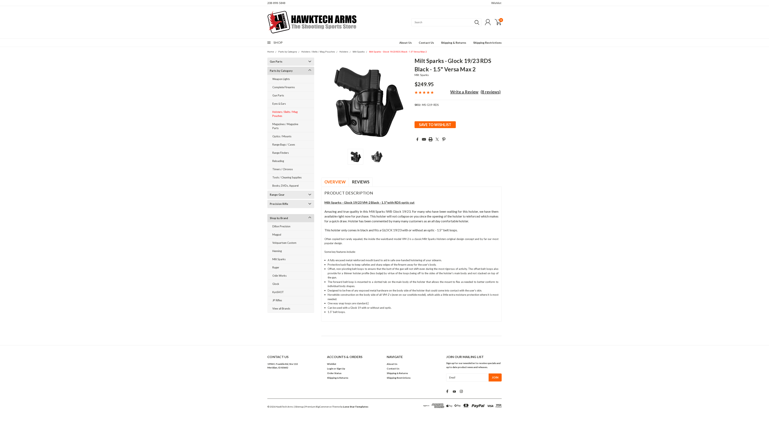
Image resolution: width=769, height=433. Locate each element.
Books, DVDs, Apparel (285, 185)
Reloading (278, 161)
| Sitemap (299, 406)
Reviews (360, 181)
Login (330, 368)
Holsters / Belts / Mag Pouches (318, 52)
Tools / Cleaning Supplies (287, 177)
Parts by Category (287, 52)
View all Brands (281, 308)
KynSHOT (278, 292)
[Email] (424, 139)
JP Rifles (277, 300)
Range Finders (280, 152)
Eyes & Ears (279, 103)
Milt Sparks (359, 52)
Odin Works (279, 275)
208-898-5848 (276, 3)
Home (270, 52)
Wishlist (496, 3)
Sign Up (341, 368)
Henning (277, 251)
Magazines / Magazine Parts (285, 126)
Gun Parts (276, 61)
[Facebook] (417, 139)
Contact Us (426, 42)
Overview (335, 181)
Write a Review (464, 91)
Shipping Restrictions (487, 42)
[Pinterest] (444, 139)
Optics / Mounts (281, 136)
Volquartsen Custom (284, 242)
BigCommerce (324, 406)
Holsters (343, 52)
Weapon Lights (281, 79)
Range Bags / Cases (283, 144)
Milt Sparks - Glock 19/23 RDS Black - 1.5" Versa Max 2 (398, 52)
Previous (326, 102)
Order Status (334, 373)
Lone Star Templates (355, 406)
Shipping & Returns (453, 42)
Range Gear (277, 194)
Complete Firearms (283, 87)
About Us (405, 42)
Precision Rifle (279, 203)
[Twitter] (437, 139)
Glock (275, 283)
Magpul (276, 234)
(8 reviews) (491, 91)
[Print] (431, 139)
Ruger (275, 267)
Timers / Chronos (282, 169)
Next (407, 102)
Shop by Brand (279, 218)
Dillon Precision (281, 226)
